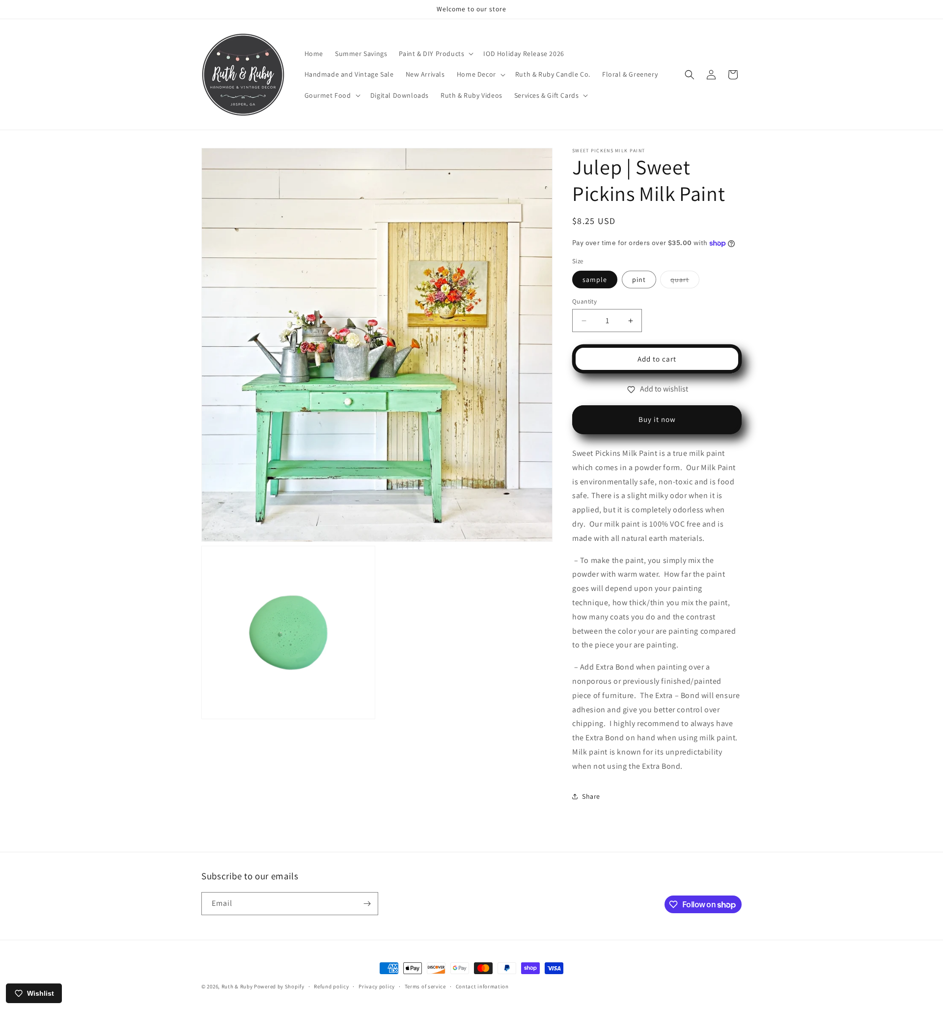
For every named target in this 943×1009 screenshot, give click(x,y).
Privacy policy (377, 986)
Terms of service (425, 986)
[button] (435, 53)
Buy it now (657, 419)
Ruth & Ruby (237, 986)
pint (639, 279)
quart (684, 281)
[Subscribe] (367, 903)
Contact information (482, 986)
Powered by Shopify (279, 986)
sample (594, 279)
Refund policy (331, 986)
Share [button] (591, 796)
